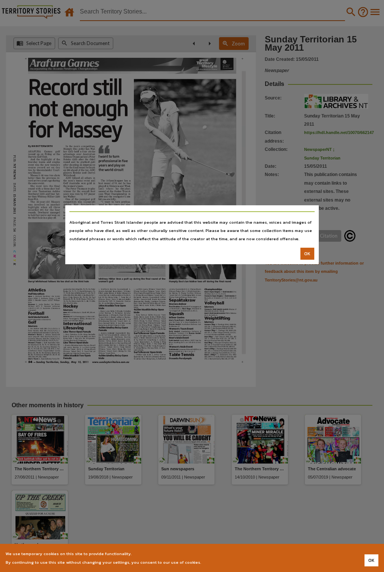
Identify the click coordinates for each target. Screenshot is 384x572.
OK (307, 253)
